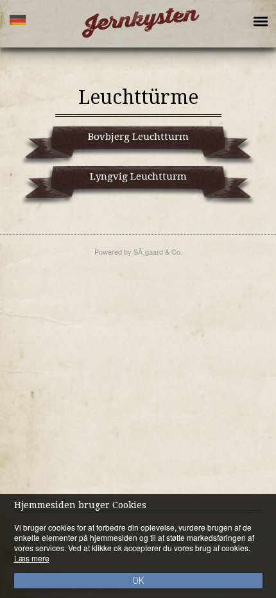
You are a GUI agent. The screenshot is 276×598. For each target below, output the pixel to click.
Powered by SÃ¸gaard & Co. (138, 251)
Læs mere (31, 557)
